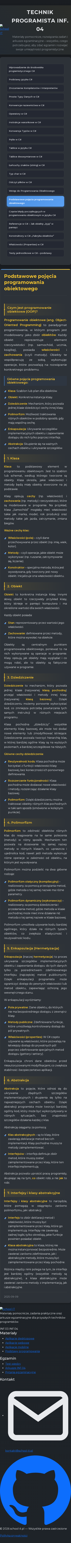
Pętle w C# (15, 139)
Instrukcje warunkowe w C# (25, 122)
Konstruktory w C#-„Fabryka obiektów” (31, 235)
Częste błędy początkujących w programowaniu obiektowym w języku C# (32, 213)
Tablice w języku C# (20, 148)
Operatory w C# (18, 113)
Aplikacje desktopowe (19, 1338)
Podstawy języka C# (20, 79)
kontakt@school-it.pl (19, 1450)
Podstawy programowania (22, 1351)
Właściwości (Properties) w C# (26, 244)
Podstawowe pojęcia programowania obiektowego (31, 201)
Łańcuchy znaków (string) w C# (27, 165)
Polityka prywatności (13, 1535)
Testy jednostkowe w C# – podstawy (30, 253)
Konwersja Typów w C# (22, 131)
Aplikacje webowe (17, 1342)
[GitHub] (35, 1490)
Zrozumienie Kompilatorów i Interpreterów (33, 88)
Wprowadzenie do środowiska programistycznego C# (26, 69)
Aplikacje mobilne (17, 1347)
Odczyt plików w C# (20, 182)
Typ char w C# (17, 173)
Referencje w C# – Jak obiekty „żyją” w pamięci (31, 225)
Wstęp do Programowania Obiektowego (32, 190)
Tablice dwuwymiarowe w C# (25, 156)
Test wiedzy (13, 1363)
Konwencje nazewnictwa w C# (26, 105)
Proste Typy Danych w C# (24, 96)
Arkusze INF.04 (15, 1368)
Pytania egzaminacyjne (20, 1372)
